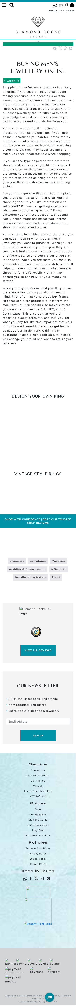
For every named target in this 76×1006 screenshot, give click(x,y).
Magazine (59, 561)
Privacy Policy (38, 853)
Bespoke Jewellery (38, 835)
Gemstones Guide (38, 825)
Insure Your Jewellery (38, 791)
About (55, 577)
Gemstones (38, 561)
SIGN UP (38, 735)
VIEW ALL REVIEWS (38, 650)
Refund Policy (38, 864)
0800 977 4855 (61, 10)
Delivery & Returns (38, 775)
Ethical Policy (38, 858)
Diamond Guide (38, 819)
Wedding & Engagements (27, 569)
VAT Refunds (38, 796)
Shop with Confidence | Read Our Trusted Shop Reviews (38, 521)
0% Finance (38, 780)
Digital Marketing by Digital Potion (38, 1001)
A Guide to (12, 80)
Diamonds (17, 561)
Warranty (38, 786)
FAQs (38, 809)
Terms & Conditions (38, 848)
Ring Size (38, 830)
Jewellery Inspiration (30, 577)
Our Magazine (38, 814)
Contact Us (38, 770)
